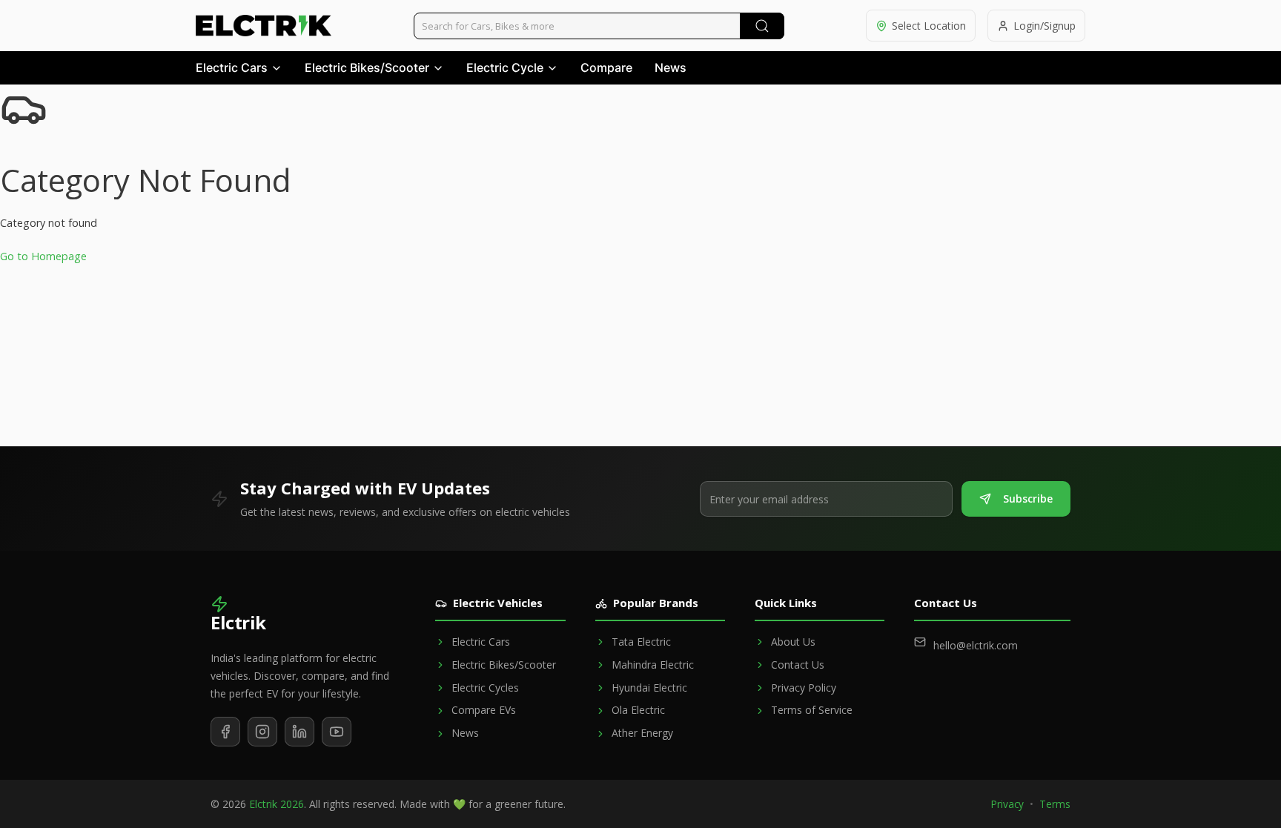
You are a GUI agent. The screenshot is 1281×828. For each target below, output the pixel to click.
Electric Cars (232, 67)
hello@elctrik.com (975, 645)
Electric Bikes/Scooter (367, 67)
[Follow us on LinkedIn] (299, 731)
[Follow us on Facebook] (225, 731)
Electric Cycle (504, 67)
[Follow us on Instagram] (262, 731)
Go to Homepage (43, 256)
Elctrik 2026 (276, 804)
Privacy (1007, 804)
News (670, 67)
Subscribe (1028, 498)
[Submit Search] (762, 26)
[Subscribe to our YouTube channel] (336, 731)
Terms (1054, 804)
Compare (606, 67)
